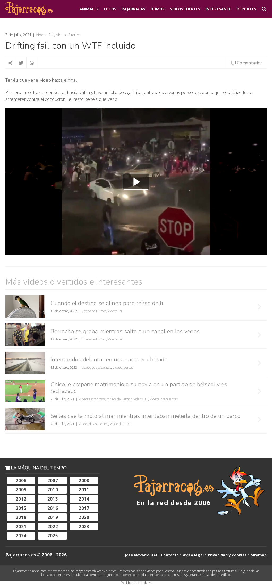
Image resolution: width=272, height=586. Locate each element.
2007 (52, 480)
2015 (21, 508)
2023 (84, 526)
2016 (52, 508)
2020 (84, 517)
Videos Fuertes (185, 8)
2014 (84, 499)
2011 (84, 490)
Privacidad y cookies (227, 555)
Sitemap (259, 555)
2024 (21, 536)
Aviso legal (193, 555)
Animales (89, 8)
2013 (52, 499)
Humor (158, 8)
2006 (21, 480)
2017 (84, 508)
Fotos (110, 8)
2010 (52, 490)
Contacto (170, 555)
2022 (52, 526)
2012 (21, 499)
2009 (21, 490)
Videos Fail (45, 35)
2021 (21, 526)
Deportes (246, 8)
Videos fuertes (68, 35)
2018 (21, 517)
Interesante (218, 8)
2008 (84, 480)
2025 (52, 536)
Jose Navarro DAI (141, 555)
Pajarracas (133, 8)
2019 (52, 517)
